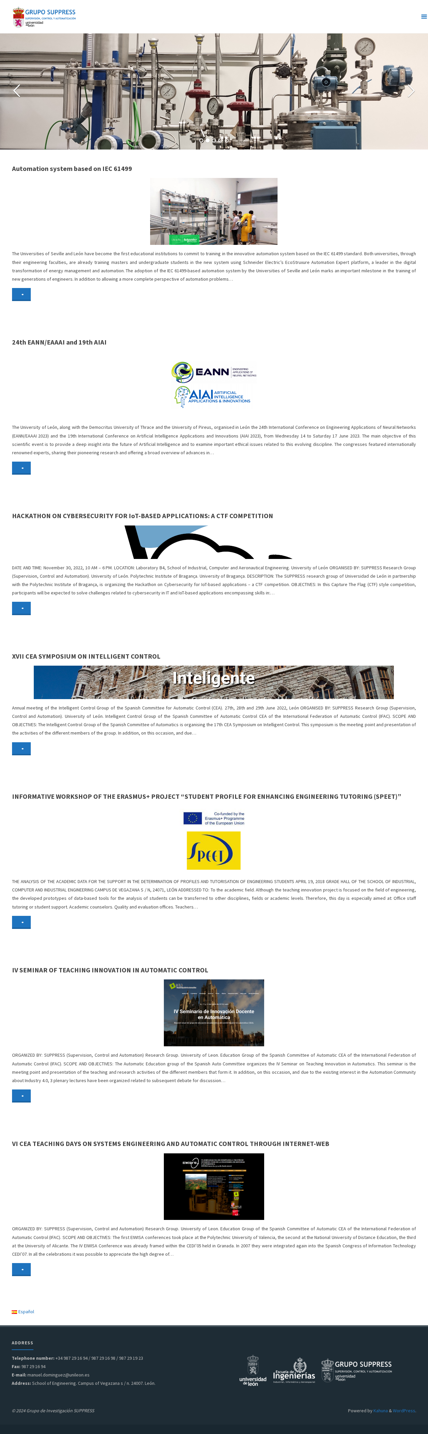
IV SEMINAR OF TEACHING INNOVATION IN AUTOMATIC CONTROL (110, 970)
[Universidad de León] (253, 1370)
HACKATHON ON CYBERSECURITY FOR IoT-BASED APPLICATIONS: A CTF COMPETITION (142, 515)
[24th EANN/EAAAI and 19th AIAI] (280, 385)
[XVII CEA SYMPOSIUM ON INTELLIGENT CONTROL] (280, 682)
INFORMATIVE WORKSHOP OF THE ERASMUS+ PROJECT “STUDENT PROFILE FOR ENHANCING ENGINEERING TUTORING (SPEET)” (206, 796)
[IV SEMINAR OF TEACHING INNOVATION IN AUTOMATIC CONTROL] (280, 1012)
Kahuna (380, 1411)
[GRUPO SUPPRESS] (45, 17)
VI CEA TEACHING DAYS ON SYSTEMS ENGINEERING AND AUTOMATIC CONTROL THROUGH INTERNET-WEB (170, 1143)
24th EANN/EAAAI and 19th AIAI (59, 342)
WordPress (404, 1411)
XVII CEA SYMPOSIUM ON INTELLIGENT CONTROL (86, 656)
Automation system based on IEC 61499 (72, 168)
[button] (201, 140)
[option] (214, 91)
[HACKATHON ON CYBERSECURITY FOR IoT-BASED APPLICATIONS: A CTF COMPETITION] (280, 542)
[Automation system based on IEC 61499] (280, 211)
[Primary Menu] (420, 16)
